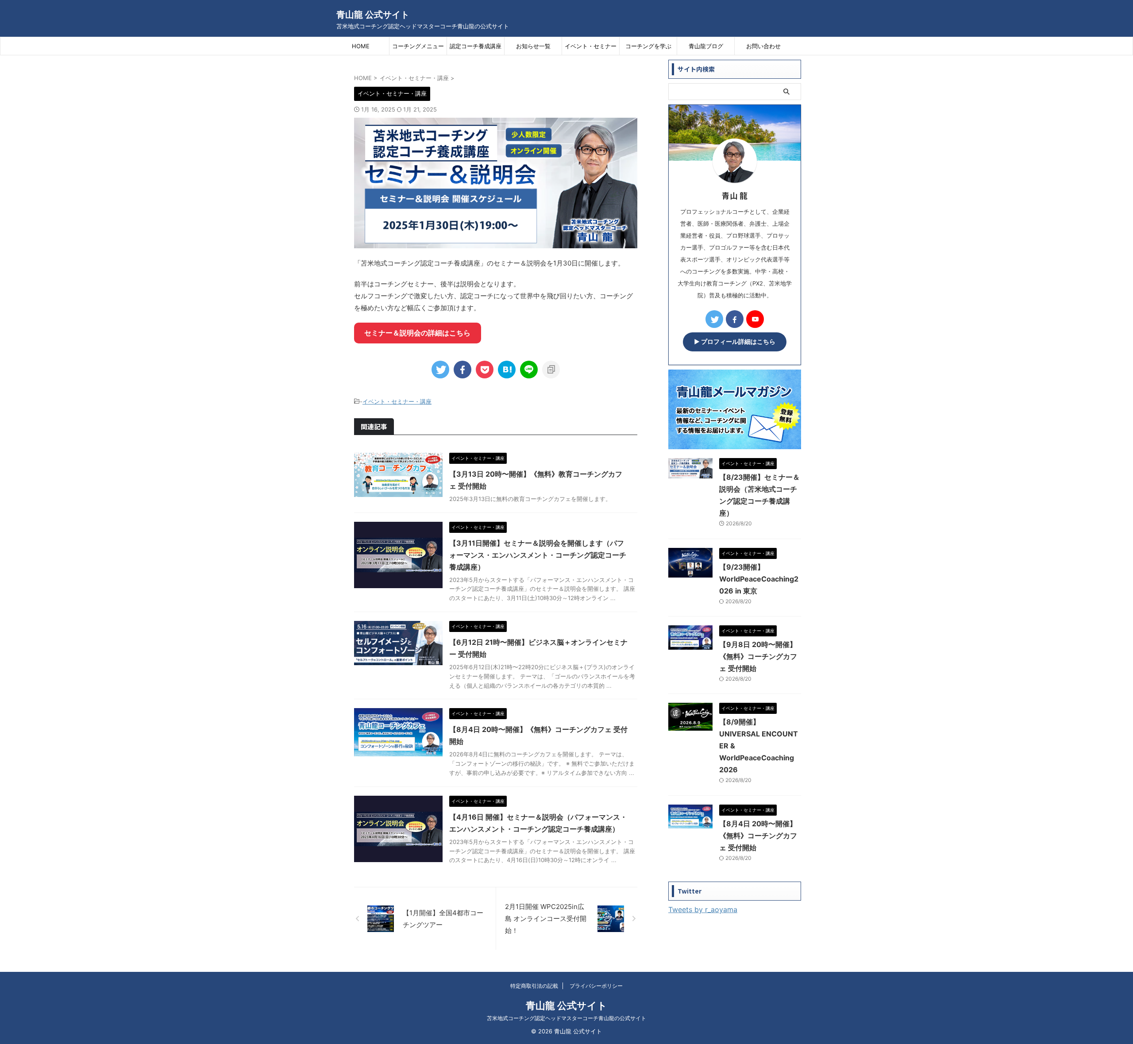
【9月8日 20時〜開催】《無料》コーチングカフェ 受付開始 (758, 656)
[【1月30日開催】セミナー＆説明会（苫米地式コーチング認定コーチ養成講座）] (507, 369)
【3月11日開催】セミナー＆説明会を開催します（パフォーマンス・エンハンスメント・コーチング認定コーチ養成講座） (537, 555)
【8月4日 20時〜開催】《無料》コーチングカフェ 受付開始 (758, 835)
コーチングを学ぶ (648, 46)
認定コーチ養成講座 (475, 46)
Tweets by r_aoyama (702, 909)
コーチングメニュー (418, 46)
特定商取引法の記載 (534, 985)
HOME (361, 46)
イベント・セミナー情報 (591, 48)
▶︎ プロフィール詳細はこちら (734, 341)
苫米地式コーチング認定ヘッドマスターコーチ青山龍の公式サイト (566, 1018)
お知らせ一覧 (533, 46)
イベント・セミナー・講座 (397, 401)
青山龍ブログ (706, 46)
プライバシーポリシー (596, 985)
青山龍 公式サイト (372, 14)
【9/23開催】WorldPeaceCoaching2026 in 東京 (758, 578)
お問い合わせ (763, 46)
